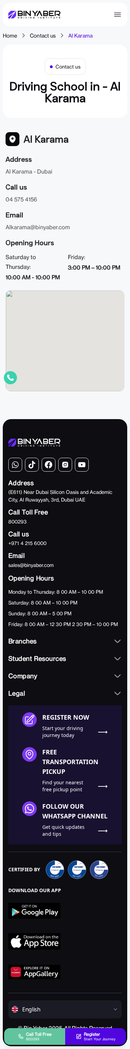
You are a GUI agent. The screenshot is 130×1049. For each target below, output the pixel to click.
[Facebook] (48, 465)
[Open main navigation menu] (117, 14)
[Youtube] (82, 465)
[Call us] (10, 377)
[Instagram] (65, 465)
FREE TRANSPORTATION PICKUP (70, 762)
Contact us (43, 35)
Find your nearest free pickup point (62, 786)
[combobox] (70, 1009)
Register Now (65, 717)
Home (10, 35)
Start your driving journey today (62, 731)
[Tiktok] (32, 465)
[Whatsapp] (15, 465)
